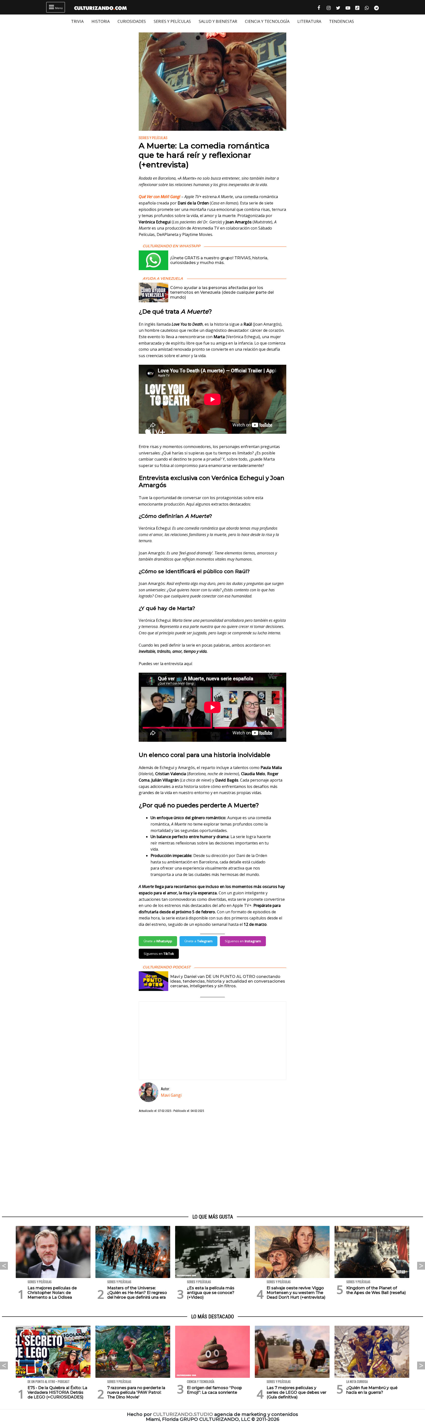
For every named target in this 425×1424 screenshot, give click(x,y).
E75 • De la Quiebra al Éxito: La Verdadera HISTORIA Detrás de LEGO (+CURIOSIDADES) (57, 1392)
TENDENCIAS (341, 21)
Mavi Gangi (171, 1095)
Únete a (158, 941)
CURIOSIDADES (132, 21)
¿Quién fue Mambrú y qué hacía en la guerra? (371, 1390)
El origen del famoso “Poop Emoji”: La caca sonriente (214, 1390)
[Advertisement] (212, 1163)
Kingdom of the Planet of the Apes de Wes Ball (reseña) (376, 1290)
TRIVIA (77, 21)
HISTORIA (100, 21)
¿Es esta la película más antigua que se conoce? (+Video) (210, 1293)
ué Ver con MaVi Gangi (161, 196)
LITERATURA (309, 21)
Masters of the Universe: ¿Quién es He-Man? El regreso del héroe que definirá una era (137, 1293)
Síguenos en (243, 941)
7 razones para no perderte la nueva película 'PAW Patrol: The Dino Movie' (136, 1392)
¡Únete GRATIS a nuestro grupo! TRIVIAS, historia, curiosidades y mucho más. (219, 260)
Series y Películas (153, 138)
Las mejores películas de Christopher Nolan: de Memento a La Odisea (52, 1293)
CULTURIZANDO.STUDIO (183, 1414)
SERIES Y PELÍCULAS (172, 21)
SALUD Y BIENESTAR (218, 21)
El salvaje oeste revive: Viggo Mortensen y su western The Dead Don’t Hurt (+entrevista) (296, 1293)
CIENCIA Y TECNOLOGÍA (267, 21)
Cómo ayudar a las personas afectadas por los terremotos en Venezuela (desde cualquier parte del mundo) (222, 292)
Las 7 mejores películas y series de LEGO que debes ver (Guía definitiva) (296, 1392)
